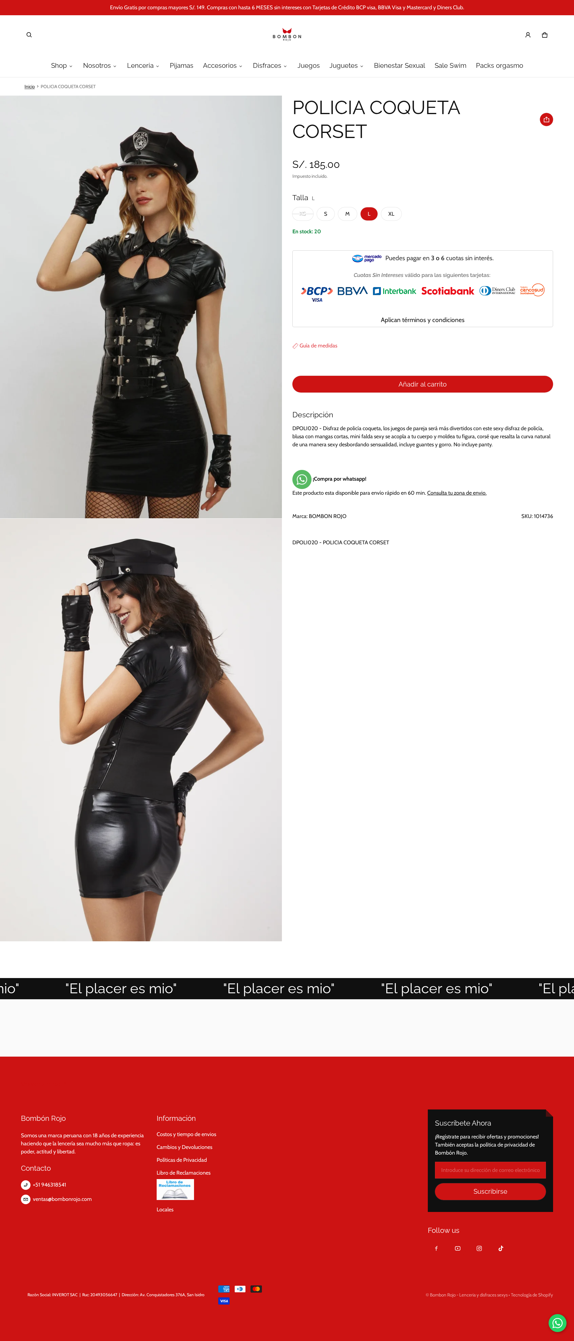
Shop (59, 65)
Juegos (308, 65)
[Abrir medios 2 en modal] (141, 307)
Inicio (30, 86)
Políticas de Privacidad (182, 1160)
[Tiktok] (500, 1248)
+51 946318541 (49, 1184)
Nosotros (97, 65)
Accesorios (220, 65)
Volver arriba (40, 1084)
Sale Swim (450, 65)
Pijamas (181, 65)
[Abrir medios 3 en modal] (141, 730)
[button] (29, 35)
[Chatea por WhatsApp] (558, 1323)
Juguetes (343, 65)
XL (391, 214)
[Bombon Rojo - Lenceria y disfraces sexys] (287, 35)
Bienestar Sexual (399, 65)
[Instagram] (479, 1248)
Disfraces (267, 65)
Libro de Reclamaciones (183, 1173)
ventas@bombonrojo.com (62, 1199)
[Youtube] (457, 1248)
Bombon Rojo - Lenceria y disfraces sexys (469, 1295)
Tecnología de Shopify (532, 1295)
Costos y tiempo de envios (186, 1134)
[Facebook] (436, 1248)
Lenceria (140, 65)
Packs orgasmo (499, 65)
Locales (165, 1209)
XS (303, 214)
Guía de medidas (317, 345)
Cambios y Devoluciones (184, 1147)
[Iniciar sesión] (528, 35)
